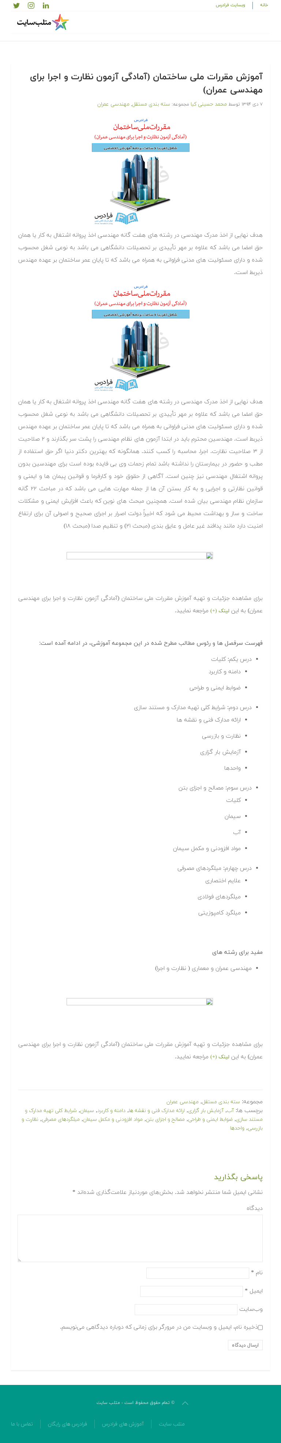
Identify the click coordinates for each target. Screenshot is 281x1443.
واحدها (237, 1128)
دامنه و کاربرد (111, 1110)
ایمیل (254, 1291)
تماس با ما (22, 1424)
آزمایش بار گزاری (206, 1110)
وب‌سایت (251, 1309)
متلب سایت (172, 1424)
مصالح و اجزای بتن (165, 1119)
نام (257, 1273)
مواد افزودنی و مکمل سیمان (113, 1119)
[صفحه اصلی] (44, 22)
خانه (264, 5)
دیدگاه (255, 1208)
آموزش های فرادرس (123, 1424)
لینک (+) (219, 611)
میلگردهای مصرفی (61, 1119)
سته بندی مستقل (151, 104)
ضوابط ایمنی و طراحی (210, 1119)
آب (230, 1110)
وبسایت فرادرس (230, 5)
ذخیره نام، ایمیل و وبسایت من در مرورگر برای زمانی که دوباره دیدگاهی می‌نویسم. (159, 1327)
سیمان (87, 1110)
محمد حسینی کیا (209, 104)
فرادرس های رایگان (67, 1424)
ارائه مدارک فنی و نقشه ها (157, 1110)
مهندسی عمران (113, 104)
